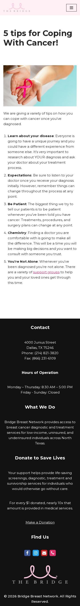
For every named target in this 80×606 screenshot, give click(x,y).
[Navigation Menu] (71, 7)
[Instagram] (36, 553)
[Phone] (53, 553)
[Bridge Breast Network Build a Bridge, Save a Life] (16, 7)
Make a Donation (40, 522)
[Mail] (44, 553)
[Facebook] (27, 553)
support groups (46, 272)
